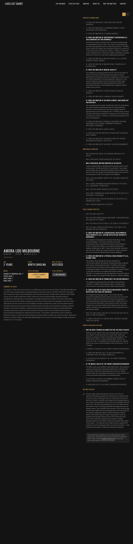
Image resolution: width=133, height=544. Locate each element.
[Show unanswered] (124, 14)
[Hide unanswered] (127, 14)
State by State (74, 4)
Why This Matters (109, 4)
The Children (60, 4)
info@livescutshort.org (108, 438)
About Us (96, 4)
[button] (7, 254)
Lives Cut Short (14, 4)
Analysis (86, 4)
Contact (123, 4)
